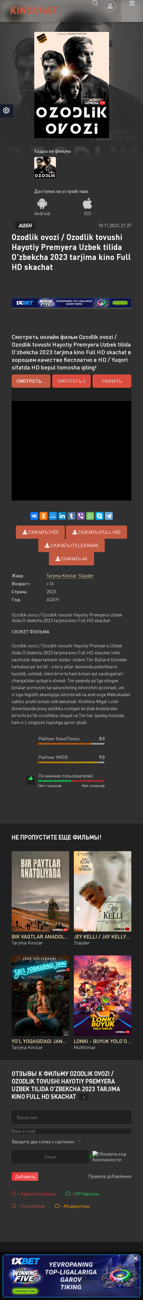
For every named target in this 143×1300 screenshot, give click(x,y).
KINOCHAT (33, 10)
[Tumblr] (71, 516)
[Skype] (99, 516)
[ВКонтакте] (34, 516)
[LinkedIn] (62, 516)
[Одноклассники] (44, 516)
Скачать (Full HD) (98, 532)
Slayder (86, 575)
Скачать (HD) (42, 532)
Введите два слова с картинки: (43, 1141)
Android (42, 213)
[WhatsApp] (90, 516)
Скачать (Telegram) (74, 545)
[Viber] (81, 516)
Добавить (25, 1176)
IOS (87, 213)
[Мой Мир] (53, 516)
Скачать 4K (73, 558)
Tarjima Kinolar (61, 575)
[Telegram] (109, 516)
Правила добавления (109, 1176)
